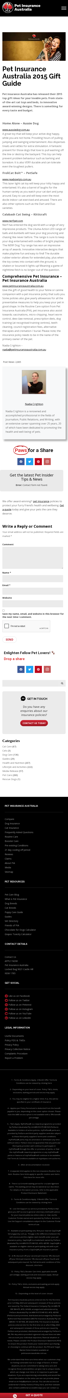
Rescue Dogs (9, 779)
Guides (6, 758)
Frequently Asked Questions (19, 832)
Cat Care (7, 746)
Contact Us (10, 956)
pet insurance (41, 501)
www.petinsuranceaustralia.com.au (22, 286)
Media (8, 867)
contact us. (54, 1388)
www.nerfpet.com (12, 221)
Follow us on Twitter (19, 1000)
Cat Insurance (12, 827)
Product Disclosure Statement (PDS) (46, 1340)
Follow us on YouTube (19, 1013)
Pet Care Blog (12, 894)
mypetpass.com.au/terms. (49, 1158)
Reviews (9, 854)
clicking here (46, 1083)
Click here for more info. (34, 1177)
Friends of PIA (12, 925)
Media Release (10, 770)
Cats (4, 750)
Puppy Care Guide (14, 912)
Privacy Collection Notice (17, 1049)
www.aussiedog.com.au (16, 129)
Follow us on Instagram (20, 1009)
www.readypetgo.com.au (16, 179)
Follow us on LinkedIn (19, 1017)
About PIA (10, 863)
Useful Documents (14, 1035)
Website (7, 597)
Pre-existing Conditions (16, 845)
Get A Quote (34, 1395)
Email (6, 585)
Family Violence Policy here (32, 1384)
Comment (8, 544)
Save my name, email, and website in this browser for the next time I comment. (33, 615)
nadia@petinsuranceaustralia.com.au (24, 349)
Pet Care (7, 775)
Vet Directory (11, 920)
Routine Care (11, 836)
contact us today (34, 723)
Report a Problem (14, 1057)
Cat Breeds (10, 907)
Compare (9, 819)
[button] (21, 461)
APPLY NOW (11, 961)
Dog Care (7, 754)
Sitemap (9, 871)
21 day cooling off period (17, 849)
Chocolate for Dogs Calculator (20, 929)
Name (6, 572)
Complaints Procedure (16, 1053)
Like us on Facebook (19, 995)
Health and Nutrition (13, 762)
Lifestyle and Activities (14, 766)
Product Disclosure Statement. (34, 1193)
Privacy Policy (12, 1044)
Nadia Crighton (34, 404)
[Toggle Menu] (63, 8)
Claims (8, 858)
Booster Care (12, 841)
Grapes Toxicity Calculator (18, 934)
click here (38, 1265)
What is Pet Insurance (16, 899)
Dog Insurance (12, 823)
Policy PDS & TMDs (15, 1040)
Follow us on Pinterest (19, 1004)
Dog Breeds (11, 903)
